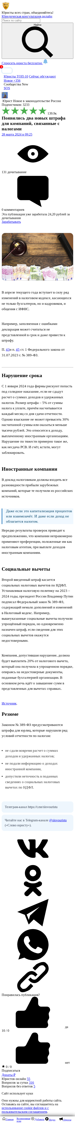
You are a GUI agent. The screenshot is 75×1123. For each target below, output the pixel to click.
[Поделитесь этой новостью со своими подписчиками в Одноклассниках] (33, 895)
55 (28, 1079)
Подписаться (11, 1070)
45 (18, 350)
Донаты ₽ (8, 1075)
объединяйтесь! (42, 12)
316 (31, 1082)
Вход (7, 70)
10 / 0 (5, 1030)
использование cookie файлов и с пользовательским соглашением (25, 1109)
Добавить (39, 1119)
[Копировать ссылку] (37, 977)
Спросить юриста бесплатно (22, 63)
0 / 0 (8, 1067)
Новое (12, 80)
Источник (9, 703)
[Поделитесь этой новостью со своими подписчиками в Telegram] (33, 927)
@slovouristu (58, 820)
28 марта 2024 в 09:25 (17, 134)
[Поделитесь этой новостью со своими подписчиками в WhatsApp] (33, 959)
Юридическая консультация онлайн (27, 16)
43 (8, 350)
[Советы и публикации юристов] (6, 9)
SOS (7, 88)
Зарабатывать (11, 221)
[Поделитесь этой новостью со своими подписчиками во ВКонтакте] (33, 863)
